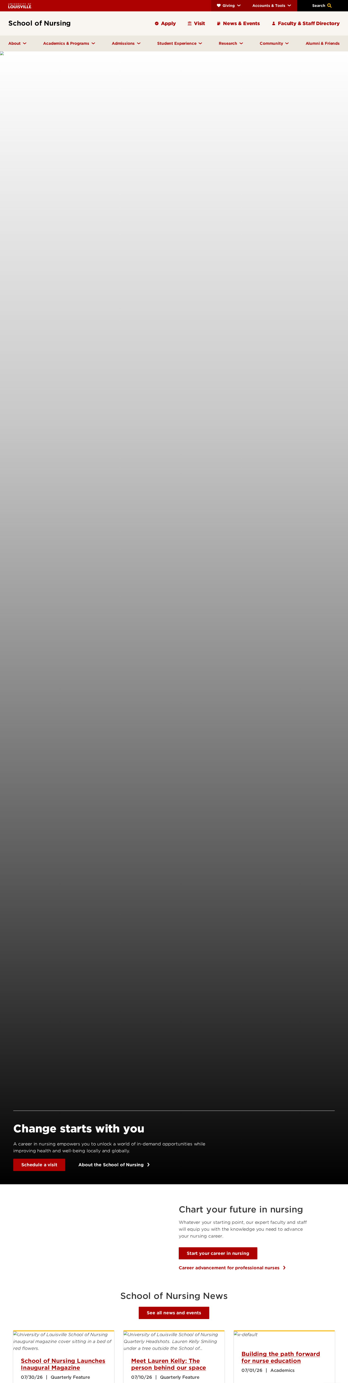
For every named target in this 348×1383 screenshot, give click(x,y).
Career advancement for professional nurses (230, 1267)
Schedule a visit (39, 1164)
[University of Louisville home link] (20, 5)
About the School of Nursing (111, 1164)
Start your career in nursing (218, 1253)
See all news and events (174, 1312)
